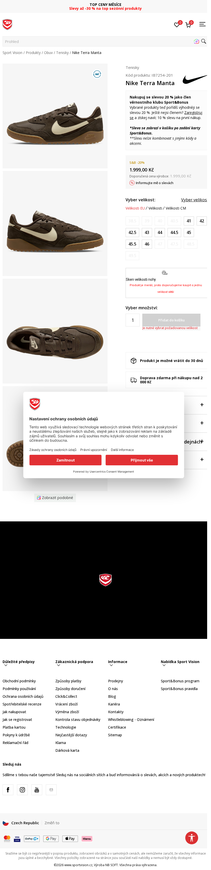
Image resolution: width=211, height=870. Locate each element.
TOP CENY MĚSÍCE (105, 4)
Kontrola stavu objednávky (77, 719)
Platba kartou (14, 727)
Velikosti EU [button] (135, 208)
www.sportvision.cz (78, 865)
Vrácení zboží (66, 704)
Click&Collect (66, 696)
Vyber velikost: (140, 199)
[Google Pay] (51, 838)
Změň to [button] (52, 822)
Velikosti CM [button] (176, 208)
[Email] (51, 790)
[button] (105, 41)
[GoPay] (32, 838)
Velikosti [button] (155, 208)
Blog (112, 696)
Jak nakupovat (14, 711)
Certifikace (117, 727)
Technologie (65, 727)
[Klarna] (87, 838)
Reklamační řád (15, 742)
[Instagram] (22, 790)
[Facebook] (8, 790)
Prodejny (115, 680)
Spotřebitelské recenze (22, 704)
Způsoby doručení (70, 688)
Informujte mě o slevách (154, 182)
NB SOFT (111, 865)
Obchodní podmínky (19, 680)
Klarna (60, 742)
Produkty (33, 52)
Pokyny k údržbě (16, 734)
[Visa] (17, 838)
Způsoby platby (68, 680)
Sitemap (115, 734)
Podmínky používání (19, 688)
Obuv (48, 52)
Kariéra (114, 704)
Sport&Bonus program (180, 680)
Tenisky (62, 52)
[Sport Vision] (7, 24)
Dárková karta (67, 750)
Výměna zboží (67, 711)
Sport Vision (12, 52)
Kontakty (116, 711)
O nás (113, 688)
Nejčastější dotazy (71, 734)
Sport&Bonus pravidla (179, 688)
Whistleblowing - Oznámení (131, 719)
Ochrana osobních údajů (23, 696)
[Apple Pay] (70, 838)
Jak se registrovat (17, 719)
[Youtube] (37, 790)
